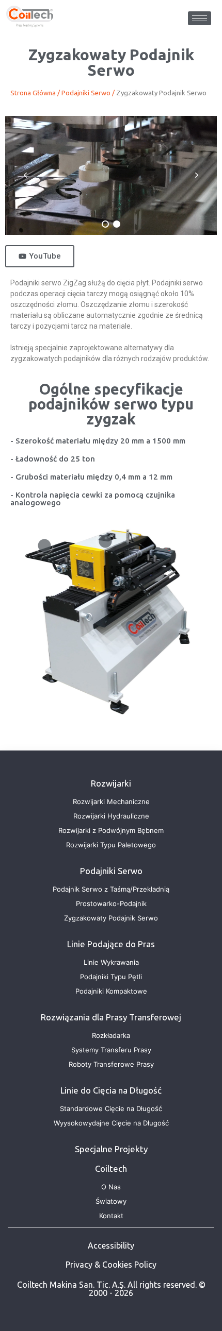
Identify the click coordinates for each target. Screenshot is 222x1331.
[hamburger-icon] (199, 18)
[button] (25, 175)
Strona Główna (33, 92)
